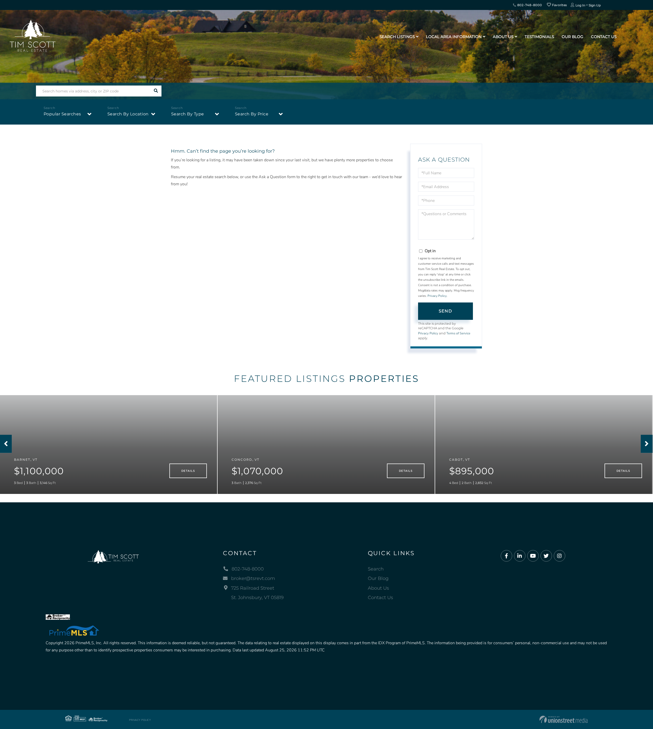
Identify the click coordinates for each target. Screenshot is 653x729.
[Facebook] (506, 556)
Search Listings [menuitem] (397, 36)
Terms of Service (458, 333)
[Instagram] (559, 556)
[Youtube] (533, 556)
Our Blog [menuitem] (572, 36)
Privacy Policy (437, 296)
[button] (155, 91)
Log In (580, 5)
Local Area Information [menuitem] (454, 36)
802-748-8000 (529, 5)
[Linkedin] (519, 556)
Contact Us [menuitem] (604, 36)
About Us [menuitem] (503, 36)
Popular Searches (62, 114)
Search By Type (187, 114)
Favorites (559, 5)
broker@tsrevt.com (253, 578)
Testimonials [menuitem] (539, 36)
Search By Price (252, 114)
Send (445, 311)
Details (188, 470)
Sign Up (595, 5)
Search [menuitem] (376, 569)
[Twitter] (546, 556)
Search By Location (128, 114)
